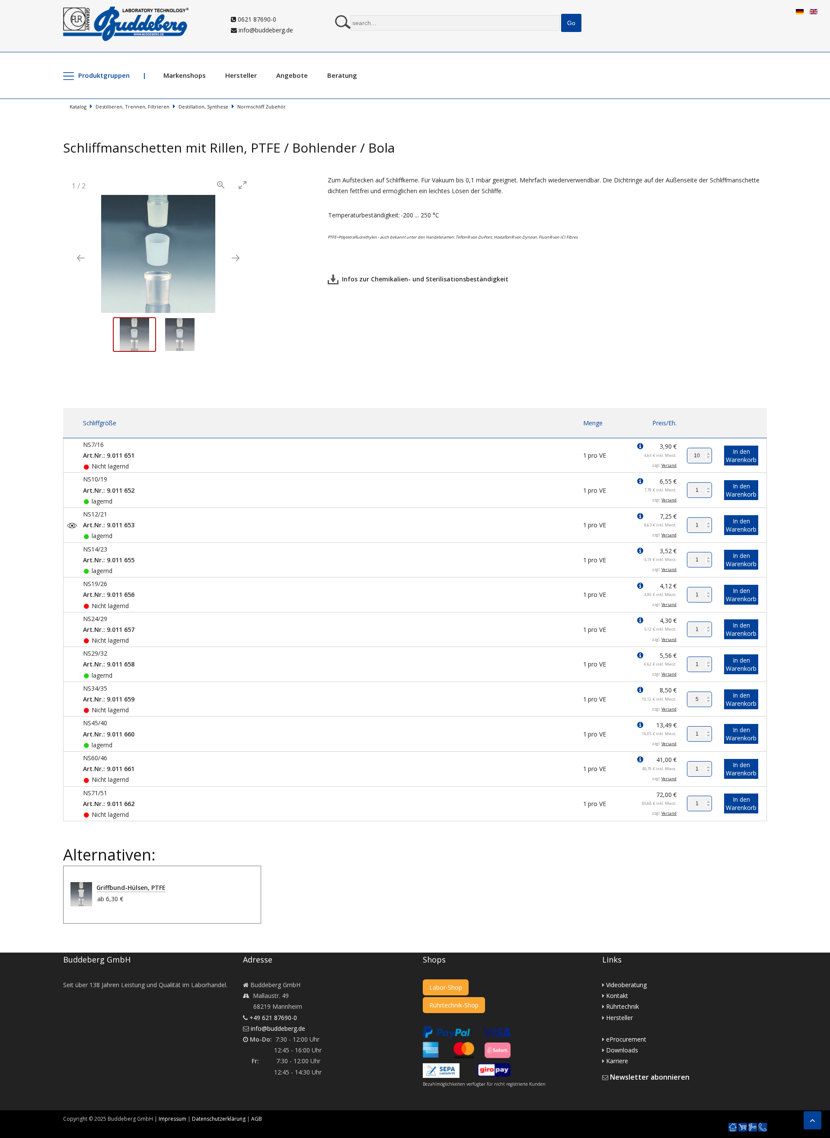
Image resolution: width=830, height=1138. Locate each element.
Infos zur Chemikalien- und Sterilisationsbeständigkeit (423, 279)
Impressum (172, 1118)
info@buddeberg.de (265, 30)
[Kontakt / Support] (762, 1123)
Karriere (617, 1061)
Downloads (622, 1050)
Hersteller (241, 75)
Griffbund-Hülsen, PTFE (131, 887)
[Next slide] (236, 257)
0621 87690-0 (256, 19)
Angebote (292, 75)
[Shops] (742, 1127)
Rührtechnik (622, 1006)
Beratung (342, 75)
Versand (669, 465)
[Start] (732, 1127)
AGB (256, 1118)
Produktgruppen (104, 75)
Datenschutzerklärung (219, 1118)
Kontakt (617, 995)
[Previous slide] (81, 257)
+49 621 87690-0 (273, 1018)
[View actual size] (221, 185)
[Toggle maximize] (242, 185)
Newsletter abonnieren (650, 1077)
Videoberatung (626, 985)
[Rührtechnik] (752, 1127)
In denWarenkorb (741, 455)
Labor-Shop (445, 987)
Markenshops (184, 75)
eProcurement (626, 1039)
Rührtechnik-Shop (454, 1005)
